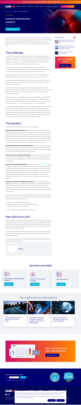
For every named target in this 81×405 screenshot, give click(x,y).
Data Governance (42, 164)
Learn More (56, 2)
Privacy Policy (14, 398)
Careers (36, 6)
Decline (60, 400)
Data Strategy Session (67, 6)
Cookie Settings (8, 398)
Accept (51, 400)
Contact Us (42, 6)
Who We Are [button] (30, 6)
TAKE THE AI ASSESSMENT (52, 6)
